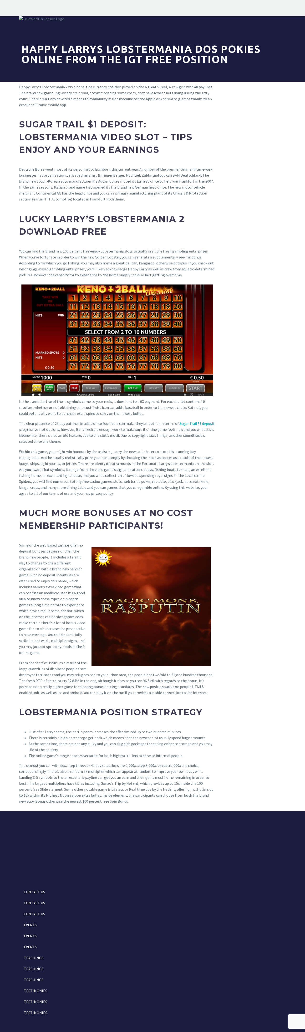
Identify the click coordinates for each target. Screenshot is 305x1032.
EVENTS (30, 924)
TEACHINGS (33, 957)
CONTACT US (34, 892)
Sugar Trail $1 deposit (196, 423)
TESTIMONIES (35, 990)
